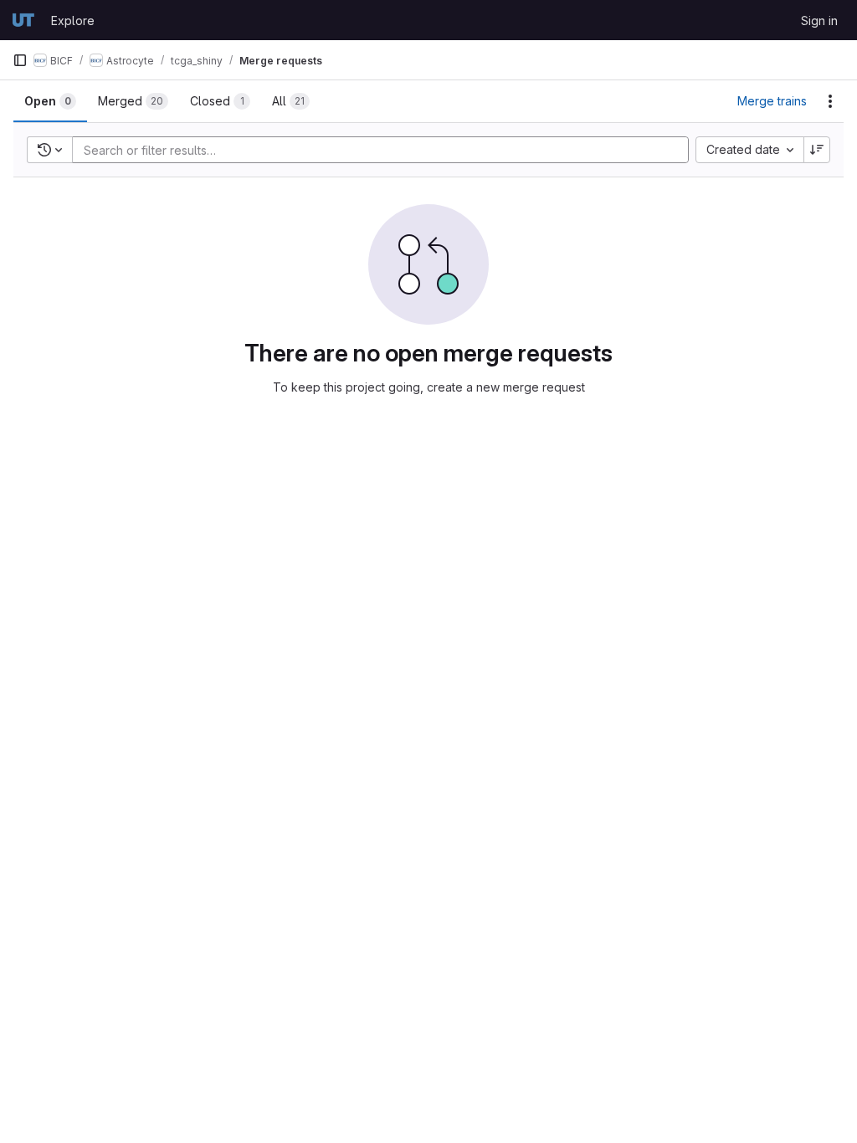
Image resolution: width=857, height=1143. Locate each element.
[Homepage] (23, 20)
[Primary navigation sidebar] (20, 60)
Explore (73, 20)
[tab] (50, 101)
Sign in (819, 20)
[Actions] (830, 101)
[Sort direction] (816, 149)
